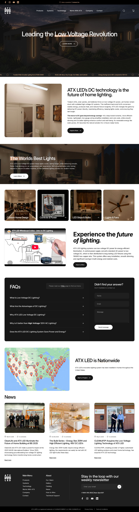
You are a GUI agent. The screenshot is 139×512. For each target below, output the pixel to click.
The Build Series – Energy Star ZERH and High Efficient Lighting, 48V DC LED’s (68, 442)
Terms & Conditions (102, 509)
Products (26, 480)
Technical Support (53, 496)
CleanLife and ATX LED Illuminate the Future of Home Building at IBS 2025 (21, 442)
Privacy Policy (89, 509)
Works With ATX (29, 489)
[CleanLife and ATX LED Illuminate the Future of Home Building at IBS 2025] (25, 418)
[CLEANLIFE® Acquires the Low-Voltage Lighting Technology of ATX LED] (114, 418)
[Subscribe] (119, 487)
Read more (8, 460)
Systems (26, 483)
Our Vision (49, 480)
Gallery (48, 483)
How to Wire (80, 265)
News (48, 489)
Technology (27, 486)
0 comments (22, 436)
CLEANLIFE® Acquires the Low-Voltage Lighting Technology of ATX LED (112, 442)
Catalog (49, 486)
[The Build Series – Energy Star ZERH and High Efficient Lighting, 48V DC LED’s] (69, 418)
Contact (25, 496)
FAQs (63, 286)
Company (26, 492)
